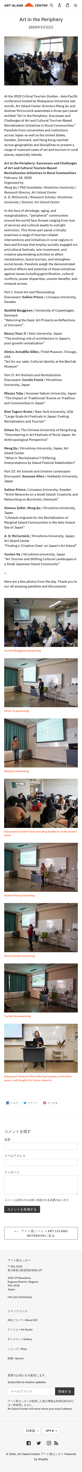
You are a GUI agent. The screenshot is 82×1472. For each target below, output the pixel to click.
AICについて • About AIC (23, 1320)
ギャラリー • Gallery (20, 1339)
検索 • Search (16, 1358)
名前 (7, 1139)
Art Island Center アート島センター (41, 1454)
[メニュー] (76, 4)
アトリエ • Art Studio (20, 1329)
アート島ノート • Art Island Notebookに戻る (44, 1233)
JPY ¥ (50, 1431)
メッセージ (11, 1172)
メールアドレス (15, 1156)
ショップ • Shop (17, 1349)
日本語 (30, 1431)
